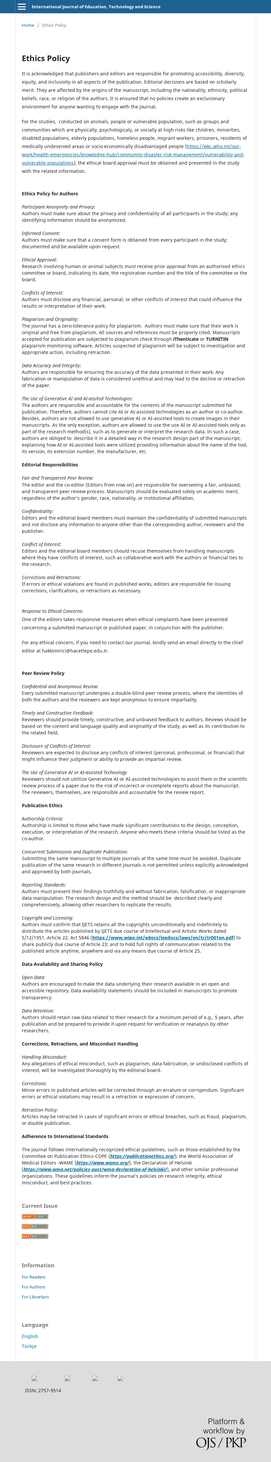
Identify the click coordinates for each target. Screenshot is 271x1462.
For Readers (33, 1277)
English (30, 1336)
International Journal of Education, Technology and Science (96, 7)
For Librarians (35, 1297)
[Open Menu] (21, 6)
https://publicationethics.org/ (142, 1156)
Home (28, 25)
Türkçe (29, 1346)
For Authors (33, 1287)
